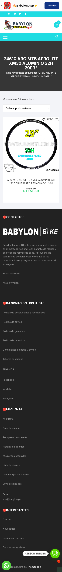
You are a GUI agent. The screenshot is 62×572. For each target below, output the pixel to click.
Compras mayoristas (14, 547)
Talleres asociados (13, 358)
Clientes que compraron (16, 474)
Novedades (9, 528)
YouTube (7, 389)
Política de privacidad (14, 340)
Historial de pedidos (13, 446)
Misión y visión (11, 282)
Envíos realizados (12, 483)
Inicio (8, 72)
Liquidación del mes (13, 538)
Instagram (8, 398)
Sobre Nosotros (11, 273)
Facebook (8, 379)
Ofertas (7, 519)
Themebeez (34, 566)
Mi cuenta (8, 418)
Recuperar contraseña (15, 437)
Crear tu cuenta (11, 428)
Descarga (52, 5)
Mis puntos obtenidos (14, 455)
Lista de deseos (11, 465)
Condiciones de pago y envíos (19, 349)
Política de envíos (12, 321)
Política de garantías (14, 331)
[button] (6, 565)
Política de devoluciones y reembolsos (24, 312)
